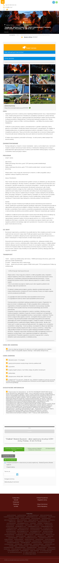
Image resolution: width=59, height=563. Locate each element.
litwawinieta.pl (19, 525)
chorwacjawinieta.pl (14, 518)
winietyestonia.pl (40, 549)
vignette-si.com (41, 536)
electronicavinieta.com (30, 521)
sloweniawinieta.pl (22, 533)
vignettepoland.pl (12, 537)
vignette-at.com (29, 534)
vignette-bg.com (39, 534)
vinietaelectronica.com (31, 537)
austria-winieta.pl (11, 515)
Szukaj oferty (15, 497)
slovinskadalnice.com (35, 531)
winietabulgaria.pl (25, 542)
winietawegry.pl (42, 547)
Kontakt (16, 506)
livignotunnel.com (38, 525)
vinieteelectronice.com (45, 537)
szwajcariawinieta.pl (47, 533)
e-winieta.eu (51, 520)
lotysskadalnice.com (20, 526)
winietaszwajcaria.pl (20, 547)
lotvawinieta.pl (49, 525)
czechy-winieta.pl (25, 518)
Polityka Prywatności (42, 497)
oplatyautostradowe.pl (36, 528)
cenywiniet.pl (51, 516)
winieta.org (28, 541)
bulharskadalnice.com (32, 516)
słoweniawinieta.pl (9, 534)
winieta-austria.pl (18, 539)
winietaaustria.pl (37, 541)
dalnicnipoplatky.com (10, 520)
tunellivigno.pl (19, 534)
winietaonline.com (50, 544)
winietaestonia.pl (8, 544)
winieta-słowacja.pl (50, 539)
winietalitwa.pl (18, 544)
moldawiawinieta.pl (12, 528)
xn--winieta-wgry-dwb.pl (29, 554)
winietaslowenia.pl (8, 547)
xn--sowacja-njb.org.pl (46, 550)
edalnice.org (12, 521)
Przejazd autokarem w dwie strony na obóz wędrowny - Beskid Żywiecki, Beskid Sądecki (30, 463)
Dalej (29, 431)
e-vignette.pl (43, 520)
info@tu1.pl (8, 7)
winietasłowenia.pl (31, 547)
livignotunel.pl (28, 525)
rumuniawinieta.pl (35, 529)
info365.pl (39, 523)
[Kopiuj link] (29, 108)
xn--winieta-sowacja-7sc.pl (44, 552)
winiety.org (7, 549)
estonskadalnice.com (23, 523)
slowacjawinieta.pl (11, 533)
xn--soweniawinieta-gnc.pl (15, 552)
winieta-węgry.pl (19, 541)
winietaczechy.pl (47, 542)
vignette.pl (50, 536)
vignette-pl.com (10, 536)
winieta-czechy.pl (29, 539)
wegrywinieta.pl (8, 539)
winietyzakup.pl (24, 550)
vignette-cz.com (50, 534)
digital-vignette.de (33, 520)
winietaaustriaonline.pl (48, 541)
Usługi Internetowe (42, 504)
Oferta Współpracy (42, 506)
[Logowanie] (7, 10)
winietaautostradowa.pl (13, 542)
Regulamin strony (42, 500)
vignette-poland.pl (21, 536)
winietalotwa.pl (28, 544)
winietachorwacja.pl (36, 542)
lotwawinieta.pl (10, 526)
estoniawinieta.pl (11, 523)
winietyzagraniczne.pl (13, 550)
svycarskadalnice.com (34, 533)
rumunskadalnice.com (47, 529)
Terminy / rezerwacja (31, 48)
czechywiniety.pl (46, 518)
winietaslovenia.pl (34, 545)
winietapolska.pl (13, 545)
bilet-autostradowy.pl (33, 515)
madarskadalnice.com (33, 526)
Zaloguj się (16, 504)
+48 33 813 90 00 (10, 5)
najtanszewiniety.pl (24, 528)
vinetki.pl (21, 537)
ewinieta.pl (33, 523)
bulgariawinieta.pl (20, 516)
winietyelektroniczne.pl (29, 549)
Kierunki (16, 500)
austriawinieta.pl (21, 515)
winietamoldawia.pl (38, 544)
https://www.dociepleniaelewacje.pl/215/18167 (16, 108)
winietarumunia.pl (23, 545)
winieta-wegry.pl (9, 541)
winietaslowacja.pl (45, 545)
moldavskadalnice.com (47, 526)
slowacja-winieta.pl (48, 531)
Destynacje (16, 502)
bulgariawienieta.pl (9, 516)
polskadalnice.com (11, 529)
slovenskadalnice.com (23, 531)
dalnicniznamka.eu (22, 520)
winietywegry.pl (51, 549)
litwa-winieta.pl (10, 525)
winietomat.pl (51, 547)
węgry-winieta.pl (34, 550)
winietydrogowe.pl (16, 549)
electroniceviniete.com (44, 521)
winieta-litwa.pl (39, 539)
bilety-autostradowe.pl (46, 515)
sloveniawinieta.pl (11, 531)
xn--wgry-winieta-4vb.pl (29, 552)
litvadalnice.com (48, 523)
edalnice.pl (20, 521)
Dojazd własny (11, 467)
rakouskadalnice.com (23, 529)
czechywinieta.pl (35, 518)
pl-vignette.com (48, 528)
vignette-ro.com (31, 536)
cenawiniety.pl (43, 516)
